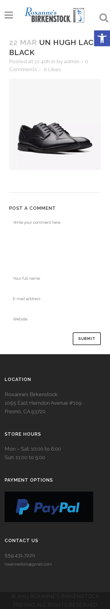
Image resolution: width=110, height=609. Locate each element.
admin (71, 61)
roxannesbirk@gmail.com (28, 564)
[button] (102, 38)
